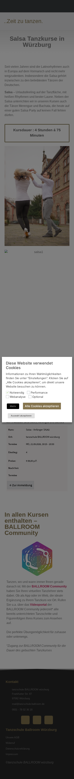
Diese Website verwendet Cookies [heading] (29, 365)
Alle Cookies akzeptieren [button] (42, 406)
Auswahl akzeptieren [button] (21, 415)
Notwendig (17, 392)
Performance (39, 392)
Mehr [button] (13, 406)
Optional (37, 396)
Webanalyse (18, 396)
